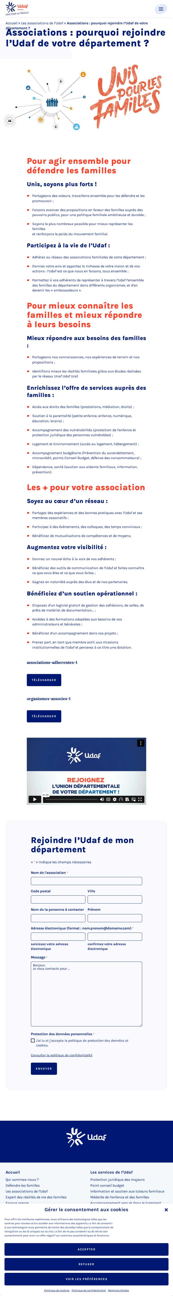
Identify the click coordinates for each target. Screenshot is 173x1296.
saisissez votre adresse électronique (49, 946)
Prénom (94, 909)
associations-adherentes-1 (52, 662)
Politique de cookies (56, 1290)
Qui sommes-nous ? (22, 1179)
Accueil (11, 23)
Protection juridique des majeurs (117, 1179)
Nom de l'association (49, 872)
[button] (166, 1210)
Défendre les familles (23, 1185)
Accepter (87, 1249)
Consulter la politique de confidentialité (61, 1055)
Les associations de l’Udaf (42, 23)
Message (39, 957)
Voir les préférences (86, 1279)
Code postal (41, 891)
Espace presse (17, 1203)
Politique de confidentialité (89, 1290)
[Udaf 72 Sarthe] (17, 9)
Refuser (86, 1264)
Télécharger (44, 680)
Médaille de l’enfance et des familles (119, 1197)
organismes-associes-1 (49, 698)
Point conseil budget (107, 1185)
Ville (91, 891)
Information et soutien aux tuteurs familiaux (127, 1191)
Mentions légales (118, 1290)
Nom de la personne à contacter (57, 909)
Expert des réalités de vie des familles (36, 1197)
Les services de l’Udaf (111, 1172)
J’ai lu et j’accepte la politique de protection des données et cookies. (82, 1043)
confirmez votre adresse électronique (107, 946)
